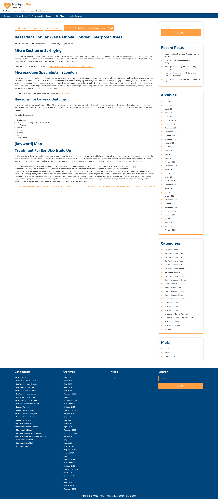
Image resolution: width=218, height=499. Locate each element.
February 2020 (170, 211)
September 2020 (171, 207)
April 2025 (168, 158)
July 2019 (168, 218)
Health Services (75, 16)
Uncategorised (53, 28)
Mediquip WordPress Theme (97, 495)
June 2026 (168, 105)
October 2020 (170, 203)
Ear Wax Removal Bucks (174, 253)
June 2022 (168, 177)
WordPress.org (170, 356)
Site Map (60, 16)
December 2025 (171, 128)
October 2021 (170, 181)
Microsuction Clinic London (175, 306)
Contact (7, 16)
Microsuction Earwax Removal (176, 314)
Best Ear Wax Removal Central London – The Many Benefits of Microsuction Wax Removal (121, 186)
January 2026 (170, 124)
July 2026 (168, 101)
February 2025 (170, 162)
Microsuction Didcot (172, 310)
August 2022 (169, 169)
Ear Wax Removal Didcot (174, 261)
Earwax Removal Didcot (174, 295)
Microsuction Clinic (172, 302)
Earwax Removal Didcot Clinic (176, 299)
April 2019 (168, 222)
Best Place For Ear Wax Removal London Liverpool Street (71, 66)
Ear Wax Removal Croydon (175, 257)
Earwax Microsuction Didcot (175, 280)
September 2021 (171, 184)
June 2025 (168, 150)
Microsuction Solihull (172, 325)
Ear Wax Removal (171, 249)
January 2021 (170, 196)
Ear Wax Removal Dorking (174, 265)
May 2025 (168, 154)
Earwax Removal (171, 284)
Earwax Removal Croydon (174, 291)
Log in (167, 349)
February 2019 (170, 230)
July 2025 (168, 147)
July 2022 (168, 173)
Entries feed (169, 352)
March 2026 (169, 116)
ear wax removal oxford (174, 272)
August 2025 (169, 143)
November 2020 (171, 200)
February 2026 (170, 120)
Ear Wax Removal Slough (174, 276)
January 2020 (170, 215)
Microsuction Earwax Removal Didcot (179, 318)
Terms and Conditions (41, 16)
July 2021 (168, 192)
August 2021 (169, 188)
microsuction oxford (172, 321)
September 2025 (171, 139)
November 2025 (171, 131)
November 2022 (171, 166)
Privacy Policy (21, 16)
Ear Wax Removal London (174, 268)
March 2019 (169, 226)
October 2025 (170, 135)
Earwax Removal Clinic (173, 287)
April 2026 (168, 113)
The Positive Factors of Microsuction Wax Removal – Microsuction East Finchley (44, 186)
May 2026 (168, 109)
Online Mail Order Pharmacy (29, 28)
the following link (64, 93)
